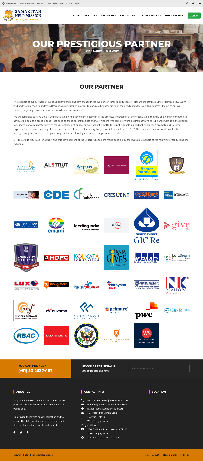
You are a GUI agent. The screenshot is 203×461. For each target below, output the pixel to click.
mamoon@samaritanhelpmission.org (105, 404)
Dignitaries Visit (151, 15)
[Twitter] (193, 3)
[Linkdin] (200, 3)
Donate (194, 15)
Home (76, 15)
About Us (90, 15)
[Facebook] (187, 3)
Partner (97, 51)
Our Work (108, 15)
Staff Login (185, 455)
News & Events (174, 15)
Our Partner (128, 15)
